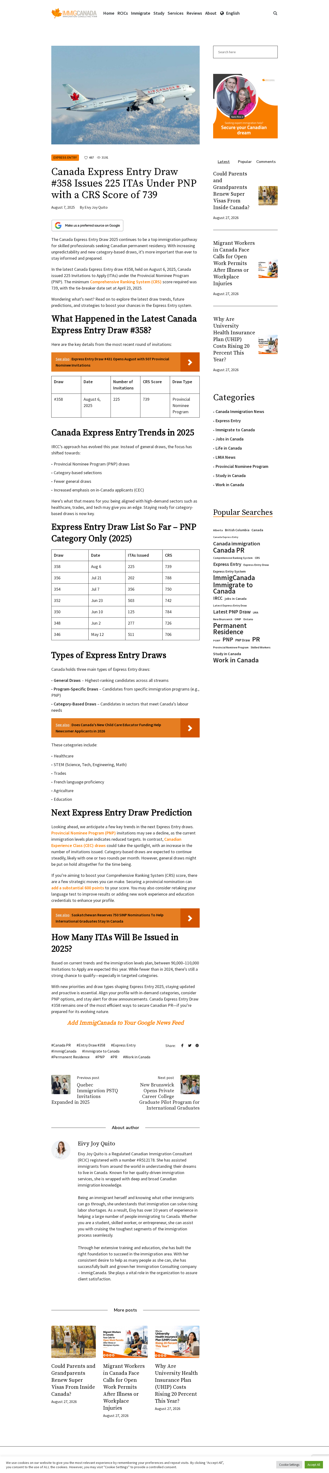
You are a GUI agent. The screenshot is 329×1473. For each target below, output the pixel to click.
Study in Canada (231, 475)
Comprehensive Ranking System (233, 558)
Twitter (189, 1045)
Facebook (182, 1045)
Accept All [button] (314, 1465)
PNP (101, 1056)
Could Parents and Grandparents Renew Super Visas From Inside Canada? (73, 1380)
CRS (257, 558)
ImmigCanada (64, 1051)
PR (114, 1056)
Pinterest (197, 1045)
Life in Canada (229, 448)
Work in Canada (137, 1056)
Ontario (248, 619)
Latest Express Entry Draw (230, 605)
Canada (257, 530)
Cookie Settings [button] (289, 1465)
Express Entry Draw (256, 565)
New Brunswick (222, 619)
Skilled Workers (260, 647)
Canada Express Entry (225, 537)
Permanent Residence (71, 1056)
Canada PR (62, 1045)
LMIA (255, 612)
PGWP (216, 640)
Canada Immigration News (240, 411)
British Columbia (237, 530)
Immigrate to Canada (101, 1051)
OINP (238, 619)
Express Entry (65, 158)
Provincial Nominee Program (242, 466)
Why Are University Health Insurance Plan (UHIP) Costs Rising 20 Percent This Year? (234, 339)
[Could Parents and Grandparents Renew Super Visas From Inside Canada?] (73, 1342)
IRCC (218, 598)
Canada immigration (236, 543)
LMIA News (226, 457)
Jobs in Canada (229, 439)
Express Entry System (229, 571)
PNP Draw (242, 640)
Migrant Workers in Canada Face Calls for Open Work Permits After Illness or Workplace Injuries (124, 1387)
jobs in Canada (235, 599)
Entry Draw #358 (92, 1045)
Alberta (218, 530)
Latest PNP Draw (232, 612)
